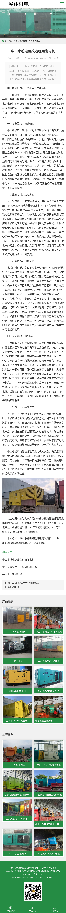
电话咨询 (11, 911)
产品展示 (32, 911)
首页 (15, 41)
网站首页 (54, 911)
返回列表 (15, 587)
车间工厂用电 (34, 41)
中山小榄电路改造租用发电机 (18, 559)
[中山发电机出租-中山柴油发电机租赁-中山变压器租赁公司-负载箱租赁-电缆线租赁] (17, 3)
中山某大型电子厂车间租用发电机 (20, 566)
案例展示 (23, 41)
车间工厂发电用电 (12, 574)
